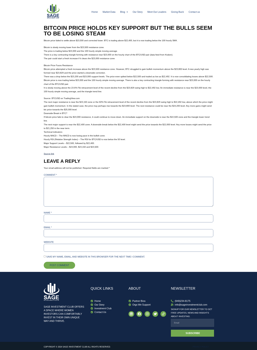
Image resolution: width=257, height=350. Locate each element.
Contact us (194, 12)
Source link (49, 154)
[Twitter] (155, 314)
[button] (124, 12)
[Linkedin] (131, 314)
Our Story (138, 12)
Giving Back (177, 12)
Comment (50, 175)
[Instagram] (147, 314)
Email (48, 227)
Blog (122, 12)
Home (94, 12)
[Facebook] (139, 314)
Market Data (109, 12)
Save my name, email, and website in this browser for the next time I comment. (95, 256)
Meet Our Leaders (156, 12)
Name (48, 212)
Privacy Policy (201, 347)
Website (49, 242)
